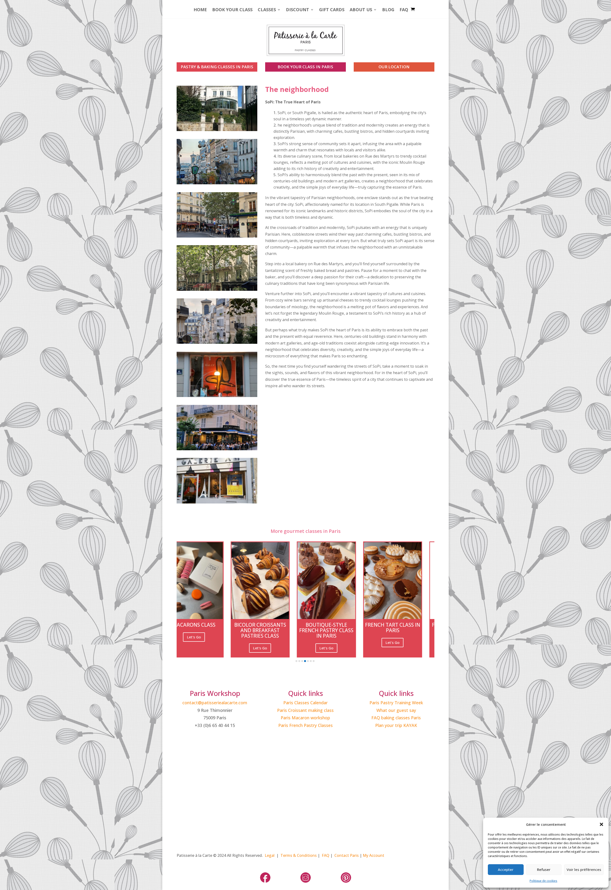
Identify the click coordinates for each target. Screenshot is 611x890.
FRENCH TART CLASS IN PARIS (213, 627)
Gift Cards (331, 10)
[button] (601, 824)
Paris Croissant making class (305, 710)
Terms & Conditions (298, 855)
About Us (361, 10)
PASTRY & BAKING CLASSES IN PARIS (217, 66)
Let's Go (213, 642)
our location (394, 66)
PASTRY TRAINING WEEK (345, 625)
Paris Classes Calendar (305, 702)
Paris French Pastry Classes (305, 725)
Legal (269, 855)
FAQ (404, 10)
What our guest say (396, 710)
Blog (388, 10)
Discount (297, 10)
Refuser (543, 869)
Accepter (505, 869)
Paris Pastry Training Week (396, 702)
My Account (373, 855)
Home (200, 10)
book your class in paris (305, 66)
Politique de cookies (543, 881)
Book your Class (232, 10)
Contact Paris (346, 855)
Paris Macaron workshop (305, 717)
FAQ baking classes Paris (396, 717)
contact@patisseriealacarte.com (214, 702)
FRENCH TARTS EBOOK (279, 624)
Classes (267, 10)
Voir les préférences (584, 869)
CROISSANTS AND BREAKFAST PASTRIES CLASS (411, 630)
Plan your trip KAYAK (396, 725)
